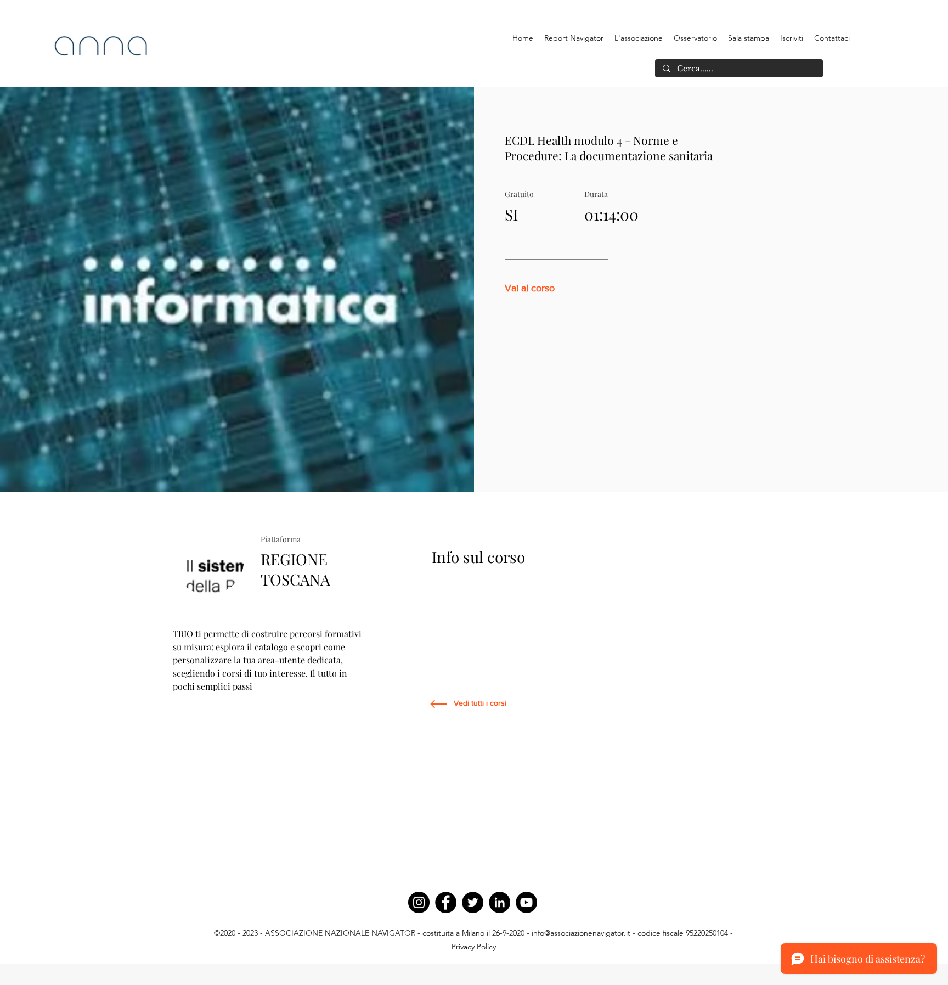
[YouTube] (526, 902)
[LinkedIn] (499, 902)
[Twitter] (472, 902)
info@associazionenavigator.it (581, 933)
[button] (638, 38)
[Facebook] (445, 902)
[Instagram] (419, 902)
